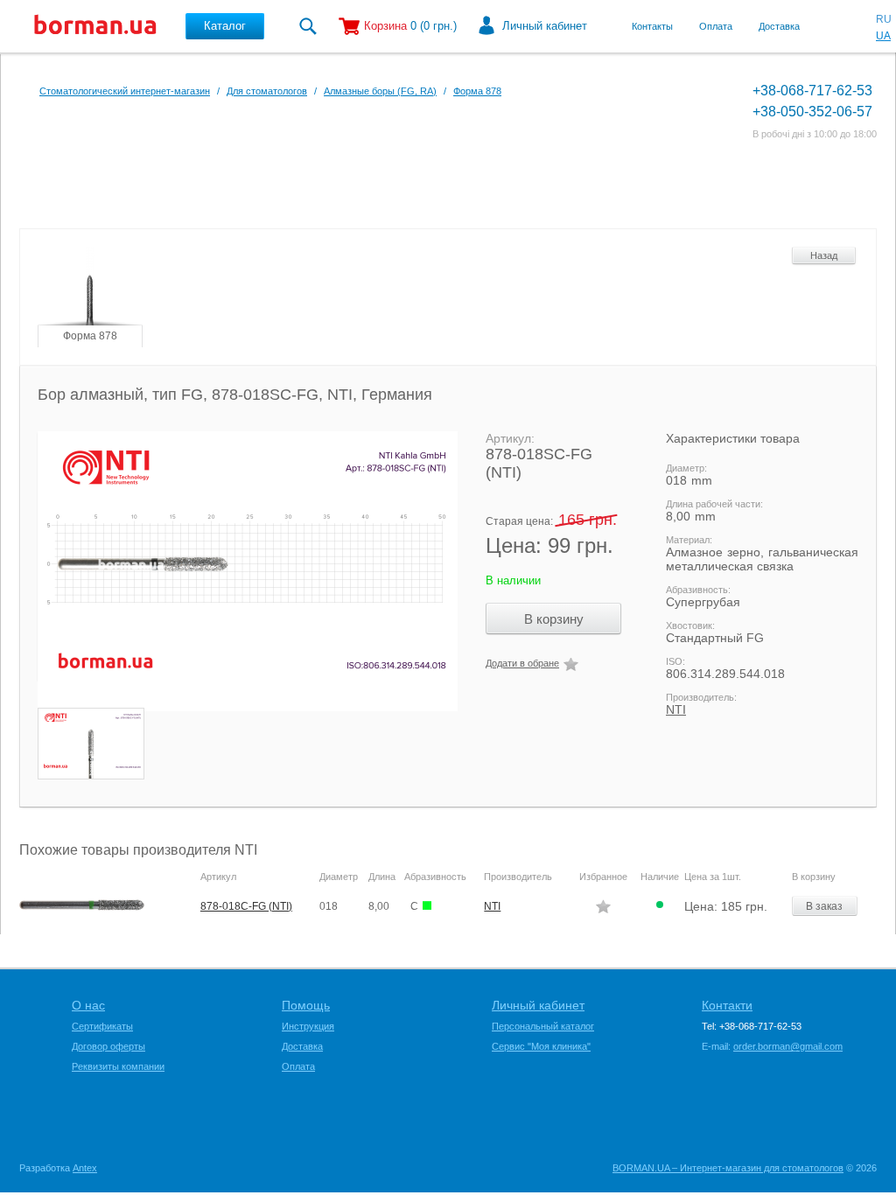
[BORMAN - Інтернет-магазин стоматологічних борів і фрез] (95, 26)
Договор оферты (108, 1046)
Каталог (225, 25)
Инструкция (308, 1026)
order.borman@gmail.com (788, 1046)
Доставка (779, 26)
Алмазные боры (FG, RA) (380, 91)
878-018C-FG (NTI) (246, 906)
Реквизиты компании (118, 1066)
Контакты (652, 26)
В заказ (824, 906)
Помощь (306, 1005)
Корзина (385, 25)
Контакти (727, 1005)
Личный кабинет (544, 25)
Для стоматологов (267, 91)
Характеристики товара (733, 438)
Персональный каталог (543, 1026)
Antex (85, 1168)
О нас (88, 1005)
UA (883, 36)
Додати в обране (522, 663)
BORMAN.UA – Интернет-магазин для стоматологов (728, 1168)
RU (884, 19)
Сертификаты (102, 1026)
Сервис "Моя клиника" (541, 1046)
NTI (676, 709)
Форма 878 (477, 91)
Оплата (715, 26)
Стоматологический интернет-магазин (124, 91)
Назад (823, 255)
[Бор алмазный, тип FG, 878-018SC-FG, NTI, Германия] (239, 571)
